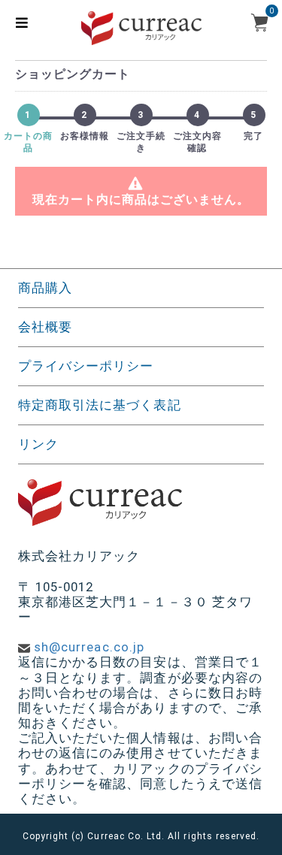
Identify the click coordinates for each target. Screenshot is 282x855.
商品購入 (45, 287)
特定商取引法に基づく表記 (99, 404)
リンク (38, 444)
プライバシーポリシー (86, 365)
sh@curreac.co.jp (89, 646)
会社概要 (45, 326)
